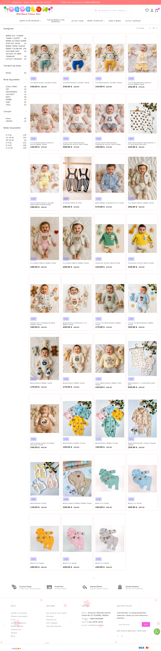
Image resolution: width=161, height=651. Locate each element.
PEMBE (9, 99)
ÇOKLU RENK (11, 87)
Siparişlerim (51, 620)
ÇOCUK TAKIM (77, 21)
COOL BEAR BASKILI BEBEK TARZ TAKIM (108, 384)
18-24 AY (10, 140)
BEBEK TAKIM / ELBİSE (15, 46)
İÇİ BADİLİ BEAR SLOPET (72, 203)
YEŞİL (8, 105)
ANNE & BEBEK (115, 21)
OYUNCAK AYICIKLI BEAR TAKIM (107, 263)
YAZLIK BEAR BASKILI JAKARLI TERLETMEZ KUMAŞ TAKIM (42, 203)
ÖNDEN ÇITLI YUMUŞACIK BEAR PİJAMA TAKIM (42, 323)
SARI (8, 102)
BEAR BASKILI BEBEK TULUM (74, 443)
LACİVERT (10, 94)
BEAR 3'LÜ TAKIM (102, 503)
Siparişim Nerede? (44, 2)
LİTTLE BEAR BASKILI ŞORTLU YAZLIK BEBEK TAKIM (139, 83)
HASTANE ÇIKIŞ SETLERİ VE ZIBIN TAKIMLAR (13, 53)
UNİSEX (9, 121)
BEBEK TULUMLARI (14, 49)
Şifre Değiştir (52, 623)
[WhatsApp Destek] (156, 631)
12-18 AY (10, 137)
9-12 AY (9, 148)
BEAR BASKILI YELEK (38, 503)
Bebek (8, 73)
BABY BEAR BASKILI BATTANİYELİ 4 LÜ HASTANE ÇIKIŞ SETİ (141, 143)
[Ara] (95, 10)
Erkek (8, 118)
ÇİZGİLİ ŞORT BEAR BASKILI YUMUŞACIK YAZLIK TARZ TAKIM (75, 143)
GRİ (7, 89)
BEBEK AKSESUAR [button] (95, 21)
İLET (146, 624)
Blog (33, 2)
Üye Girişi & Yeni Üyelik (56, 613)
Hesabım (50, 616)
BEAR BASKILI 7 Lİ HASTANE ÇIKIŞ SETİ (141, 384)
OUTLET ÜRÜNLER (133, 21)
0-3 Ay (9, 135)
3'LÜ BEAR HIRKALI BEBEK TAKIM (141, 203)
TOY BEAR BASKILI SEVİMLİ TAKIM (43, 83)
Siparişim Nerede (53, 626)
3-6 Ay (9, 143)
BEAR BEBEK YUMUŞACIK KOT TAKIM (109, 203)
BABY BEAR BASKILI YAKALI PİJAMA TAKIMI (142, 444)
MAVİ (8, 97)
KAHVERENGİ (11, 92)
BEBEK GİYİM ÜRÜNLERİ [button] (29, 21)
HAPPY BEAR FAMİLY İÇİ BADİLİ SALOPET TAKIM (42, 444)
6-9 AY (9, 145)
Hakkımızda (17, 2)
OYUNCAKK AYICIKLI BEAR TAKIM (141, 263)
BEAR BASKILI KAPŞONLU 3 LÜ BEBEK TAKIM (75, 323)
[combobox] (112, 10)
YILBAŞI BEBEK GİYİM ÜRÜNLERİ (55, 21)
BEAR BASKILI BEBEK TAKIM (41, 383)
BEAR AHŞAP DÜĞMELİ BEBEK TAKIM (77, 503)
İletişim (26, 2)
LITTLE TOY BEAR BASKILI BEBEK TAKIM (108, 323)
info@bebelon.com (96, 625)
